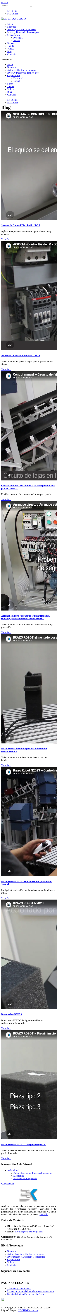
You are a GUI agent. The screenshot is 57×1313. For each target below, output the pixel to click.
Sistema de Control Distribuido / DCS (20, 225)
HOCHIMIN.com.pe (28, 1310)
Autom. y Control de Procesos (21, 29)
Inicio (10, 24)
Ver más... (6, 239)
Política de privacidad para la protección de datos (30, 1291)
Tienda (10, 46)
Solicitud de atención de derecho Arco (25, 1294)
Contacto (11, 54)
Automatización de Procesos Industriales (32, 1173)
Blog (9, 51)
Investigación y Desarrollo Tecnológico (26, 1256)
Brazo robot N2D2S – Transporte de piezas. (23, 1144)
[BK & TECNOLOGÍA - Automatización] (13, 19)
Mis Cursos (12, 13)
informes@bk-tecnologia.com (29, 1231)
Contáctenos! (7, 1183)
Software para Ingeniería (25, 1178)
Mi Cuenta (12, 11)
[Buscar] (31, 6)
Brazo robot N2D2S (11, 1014)
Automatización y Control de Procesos (25, 1254)
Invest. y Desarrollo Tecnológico (23, 32)
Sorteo (10, 43)
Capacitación (13, 35)
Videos (10, 48)
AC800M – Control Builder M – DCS (20, 355)
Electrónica (18, 1175)
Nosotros (11, 26)
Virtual (16, 40)
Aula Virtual (13, 1170)
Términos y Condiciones (19, 1288)
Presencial (18, 37)
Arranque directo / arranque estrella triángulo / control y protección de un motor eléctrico (25, 617)
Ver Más (44, 1214)
